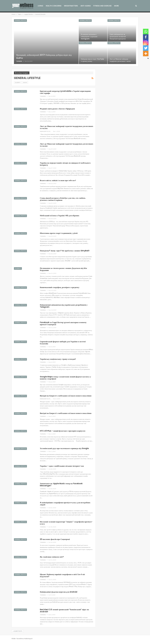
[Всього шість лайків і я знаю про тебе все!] (25, 186)
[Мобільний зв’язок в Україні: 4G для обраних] (25, 222)
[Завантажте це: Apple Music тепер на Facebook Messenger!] (25, 490)
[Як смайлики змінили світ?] (25, 563)
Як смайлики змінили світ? (52, 557)
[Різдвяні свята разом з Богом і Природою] (25, 115)
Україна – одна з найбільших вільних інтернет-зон (62, 466)
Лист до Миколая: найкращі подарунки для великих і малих (120, 60)
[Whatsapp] (145, 31)
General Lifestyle (20, 20)
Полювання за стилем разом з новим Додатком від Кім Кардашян (63, 269)
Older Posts (18, 631)
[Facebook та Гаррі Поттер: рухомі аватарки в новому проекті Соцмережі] (25, 328)
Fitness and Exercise (102, 6)
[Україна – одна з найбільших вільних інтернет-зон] (25, 472)
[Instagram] (145, 42)
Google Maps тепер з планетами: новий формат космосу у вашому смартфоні (65, 377)
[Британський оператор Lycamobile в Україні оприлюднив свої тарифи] (25, 97)
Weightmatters (71, 6)
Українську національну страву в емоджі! (58, 359)
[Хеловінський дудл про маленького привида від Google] (25, 454)
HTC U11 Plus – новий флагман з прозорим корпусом (62, 431)
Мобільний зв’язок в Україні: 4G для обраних (59, 215)
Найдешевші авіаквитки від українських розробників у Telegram (64, 306)
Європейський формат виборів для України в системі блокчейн (63, 342)
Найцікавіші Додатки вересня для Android (58, 592)
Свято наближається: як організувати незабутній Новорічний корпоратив (118, 36)
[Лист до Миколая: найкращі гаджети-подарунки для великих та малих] (25, 132)
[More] (145, 53)
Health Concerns (53, 6)
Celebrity (18, 82)
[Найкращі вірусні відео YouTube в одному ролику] (93, 53)
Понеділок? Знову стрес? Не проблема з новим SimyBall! (64, 250)
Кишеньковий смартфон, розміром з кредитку (59, 287)
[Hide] (148, 58)
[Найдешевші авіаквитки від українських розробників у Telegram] (25, 311)
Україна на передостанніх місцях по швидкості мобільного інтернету (65, 164)
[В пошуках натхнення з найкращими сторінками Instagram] (93, 30)
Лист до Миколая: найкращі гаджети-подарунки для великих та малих (66, 127)
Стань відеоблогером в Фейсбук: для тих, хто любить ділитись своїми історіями (62, 199)
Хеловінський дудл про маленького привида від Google (64, 448)
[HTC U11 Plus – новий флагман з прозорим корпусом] (25, 437)
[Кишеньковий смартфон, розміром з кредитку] (25, 293)
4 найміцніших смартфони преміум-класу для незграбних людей (65, 503)
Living (40, 6)
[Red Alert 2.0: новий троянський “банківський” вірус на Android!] (25, 616)
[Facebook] (145, 37)
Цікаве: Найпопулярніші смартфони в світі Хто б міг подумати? (62, 575)
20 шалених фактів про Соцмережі (55, 539)
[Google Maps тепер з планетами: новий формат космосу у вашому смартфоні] (25, 383)
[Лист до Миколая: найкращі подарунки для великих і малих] (121, 53)
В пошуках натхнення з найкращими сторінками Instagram (89, 36)
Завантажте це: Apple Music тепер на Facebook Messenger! (61, 484)
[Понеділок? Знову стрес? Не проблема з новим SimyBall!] (25, 257)
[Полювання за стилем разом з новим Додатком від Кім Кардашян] (25, 274)
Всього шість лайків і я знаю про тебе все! (58, 180)
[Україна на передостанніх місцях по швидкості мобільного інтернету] (25, 169)
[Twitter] (145, 48)
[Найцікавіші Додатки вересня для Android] (25, 598)
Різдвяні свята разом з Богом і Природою (57, 108)
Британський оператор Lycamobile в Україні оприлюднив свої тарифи (65, 92)
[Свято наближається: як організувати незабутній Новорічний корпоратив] (121, 30)
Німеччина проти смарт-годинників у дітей (59, 233)
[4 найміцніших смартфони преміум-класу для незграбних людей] (25, 509)
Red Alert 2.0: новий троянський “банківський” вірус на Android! (64, 610)
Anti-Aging (85, 6)
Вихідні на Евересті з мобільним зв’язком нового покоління (65, 395)
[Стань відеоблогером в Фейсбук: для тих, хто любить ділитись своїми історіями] (25, 204)
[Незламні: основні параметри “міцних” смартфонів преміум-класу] (25, 528)
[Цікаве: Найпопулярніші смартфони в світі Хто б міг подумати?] (25, 580)
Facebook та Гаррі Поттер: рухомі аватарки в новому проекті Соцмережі (63, 323)
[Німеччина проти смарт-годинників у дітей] (25, 239)
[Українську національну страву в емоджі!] (25, 365)
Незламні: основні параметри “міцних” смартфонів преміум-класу (66, 522)
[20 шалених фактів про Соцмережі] (25, 545)
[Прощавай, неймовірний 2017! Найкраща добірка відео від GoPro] (46, 41)
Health (25, 82)
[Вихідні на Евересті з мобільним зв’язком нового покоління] (25, 402)
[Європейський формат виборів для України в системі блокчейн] (25, 348)
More (116, 6)
